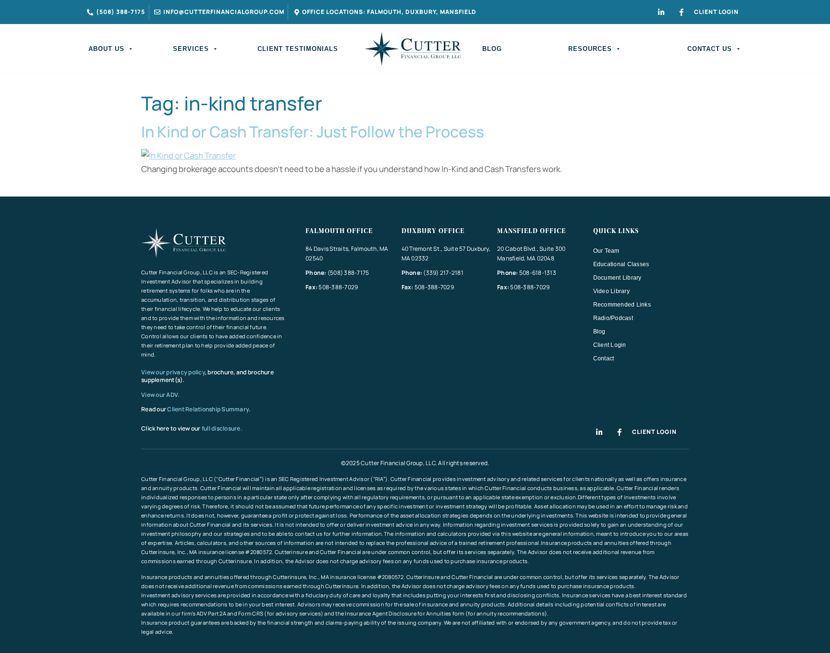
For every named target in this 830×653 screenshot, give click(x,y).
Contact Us (709, 48)
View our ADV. (161, 395)
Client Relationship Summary (208, 409)
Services (191, 48)
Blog (492, 48)
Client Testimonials (297, 48)
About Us (106, 48)
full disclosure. (222, 428)
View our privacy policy (173, 372)
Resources (590, 48)
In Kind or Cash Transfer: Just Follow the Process (312, 131)
